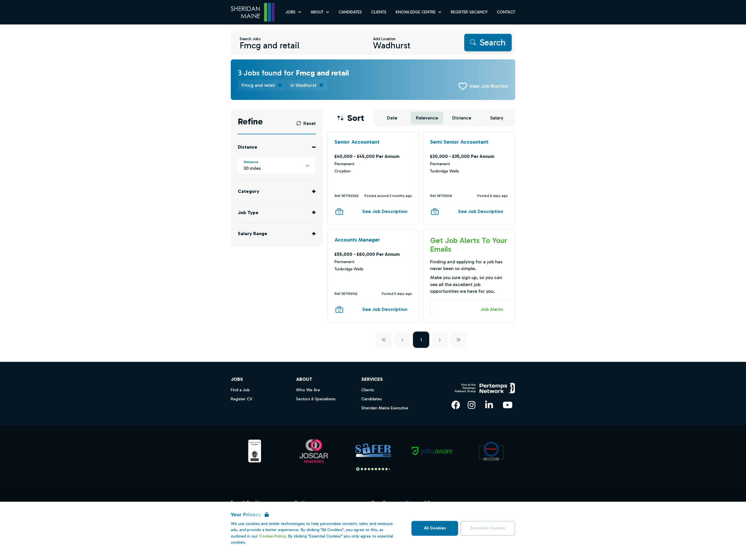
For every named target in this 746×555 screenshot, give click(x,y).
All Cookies (435, 528)
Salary (496, 118)
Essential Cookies (487, 528)
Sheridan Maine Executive (384, 408)
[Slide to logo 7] (383, 469)
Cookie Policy (272, 536)
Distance (461, 118)
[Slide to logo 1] (362, 469)
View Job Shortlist (488, 86)
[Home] (253, 12)
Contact (506, 12)
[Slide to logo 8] (386, 469)
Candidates (350, 12)
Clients (378, 12)
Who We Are (308, 389)
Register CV (241, 399)
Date (392, 118)
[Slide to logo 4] (372, 469)
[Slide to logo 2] (365, 469)
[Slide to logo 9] (389, 469)
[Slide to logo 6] (379, 469)
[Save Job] (339, 212)
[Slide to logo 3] (369, 469)
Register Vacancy (469, 12)
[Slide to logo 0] (358, 469)
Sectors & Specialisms (315, 399)
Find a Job (240, 389)
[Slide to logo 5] (376, 469)
